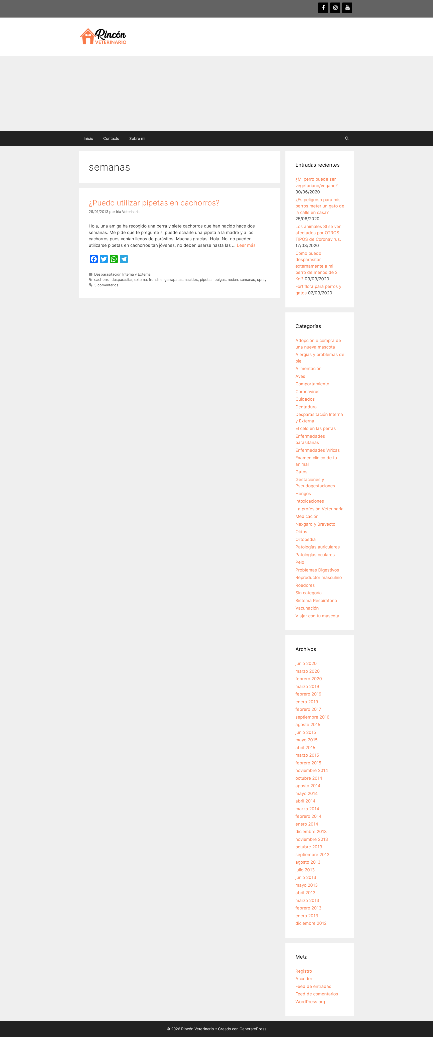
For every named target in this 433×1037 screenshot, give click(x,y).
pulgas (220, 279)
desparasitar (122, 279)
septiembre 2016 (312, 717)
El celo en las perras (315, 428)
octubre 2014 (308, 778)
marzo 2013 (307, 900)
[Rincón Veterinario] (102, 36)
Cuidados (305, 399)
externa (140, 279)
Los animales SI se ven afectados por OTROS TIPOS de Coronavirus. (318, 233)
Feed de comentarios (316, 993)
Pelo (299, 562)
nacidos (191, 279)
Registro (303, 971)
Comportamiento (312, 383)
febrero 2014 (308, 816)
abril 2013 (305, 892)
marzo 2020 (307, 671)
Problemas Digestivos (317, 569)
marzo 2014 (307, 808)
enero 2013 (306, 915)
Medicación (306, 516)
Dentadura (306, 406)
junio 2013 (305, 877)
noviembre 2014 (311, 770)
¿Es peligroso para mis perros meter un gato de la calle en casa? (319, 206)
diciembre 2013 (311, 831)
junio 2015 (305, 732)
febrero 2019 (308, 694)
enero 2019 (306, 701)
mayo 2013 (306, 885)
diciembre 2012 (311, 923)
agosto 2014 (307, 785)
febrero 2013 (308, 907)
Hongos (303, 493)
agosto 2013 (307, 862)
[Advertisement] (216, 93)
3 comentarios (106, 285)
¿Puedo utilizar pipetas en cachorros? (154, 202)
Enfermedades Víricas (317, 450)
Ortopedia (305, 539)
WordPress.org (310, 1001)
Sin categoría (308, 592)
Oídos (301, 531)
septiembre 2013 (312, 854)
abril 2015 (305, 747)
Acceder (303, 978)
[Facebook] (323, 8)
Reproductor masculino (318, 577)
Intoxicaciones (309, 501)
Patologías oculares (315, 554)
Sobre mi (137, 138)
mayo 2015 (306, 739)
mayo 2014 (306, 793)
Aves (300, 376)
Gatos (301, 471)
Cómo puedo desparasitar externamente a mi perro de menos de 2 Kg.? (316, 266)
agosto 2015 (307, 724)
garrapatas (173, 279)
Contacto (111, 138)
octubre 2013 (308, 846)
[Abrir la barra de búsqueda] (347, 138)
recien (233, 279)
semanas (247, 279)
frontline (155, 279)
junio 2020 (306, 663)
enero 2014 (306, 824)
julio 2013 (305, 869)
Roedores (305, 585)
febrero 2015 (308, 762)
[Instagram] (335, 8)
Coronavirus (307, 391)
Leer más (246, 245)
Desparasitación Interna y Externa (122, 274)
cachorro (102, 279)
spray (262, 279)
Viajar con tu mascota (317, 615)
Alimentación (308, 368)
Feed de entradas (313, 986)
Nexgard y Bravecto (315, 524)
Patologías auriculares (317, 546)
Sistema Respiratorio (316, 600)
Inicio (88, 138)
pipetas (206, 279)
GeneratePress (253, 1028)
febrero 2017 (308, 709)
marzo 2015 (307, 755)
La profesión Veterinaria (319, 508)
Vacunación (307, 608)
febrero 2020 (308, 678)
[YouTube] (347, 8)
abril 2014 (305, 800)
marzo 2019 (307, 686)
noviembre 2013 (311, 839)
